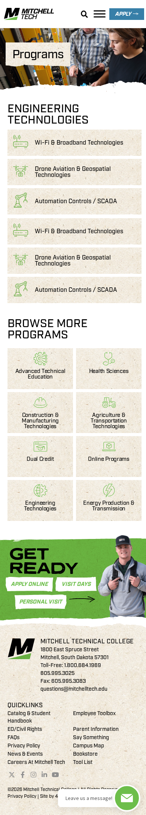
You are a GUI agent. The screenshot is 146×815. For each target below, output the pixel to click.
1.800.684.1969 (82, 665)
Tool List (82, 762)
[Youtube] (55, 774)
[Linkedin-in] (44, 774)
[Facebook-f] (22, 774)
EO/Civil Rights (24, 729)
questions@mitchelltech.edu (73, 689)
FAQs (13, 737)
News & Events (25, 754)
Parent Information (96, 729)
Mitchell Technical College (87, 641)
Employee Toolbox (94, 713)
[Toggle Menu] (100, 13)
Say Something (91, 737)
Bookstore (85, 754)
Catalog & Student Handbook (29, 717)
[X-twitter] (11, 774)
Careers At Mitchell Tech (36, 762)
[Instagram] (33, 774)
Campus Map (88, 746)
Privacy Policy (23, 746)
